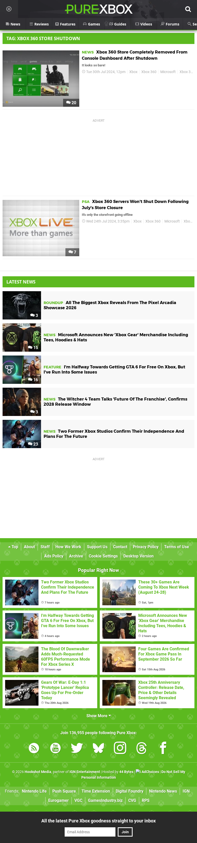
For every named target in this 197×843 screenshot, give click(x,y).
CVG (132, 800)
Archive (76, 556)
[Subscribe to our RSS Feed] (33, 749)
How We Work (68, 546)
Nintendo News (163, 791)
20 (73, 102)
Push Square (64, 791)
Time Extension (96, 791)
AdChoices (150, 772)
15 (35, 347)
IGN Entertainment (85, 772)
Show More (97, 715)
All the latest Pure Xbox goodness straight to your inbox (98, 820)
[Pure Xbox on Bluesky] (98, 749)
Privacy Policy (146, 546)
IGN (186, 791)
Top (14, 546)
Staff (45, 546)
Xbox (133, 72)
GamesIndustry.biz (105, 800)
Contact (120, 546)
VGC (78, 800)
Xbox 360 (148, 72)
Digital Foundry (129, 791)
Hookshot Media (38, 772)
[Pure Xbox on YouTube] (55, 749)
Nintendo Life (34, 791)
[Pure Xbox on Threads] (141, 749)
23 (35, 444)
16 (35, 379)
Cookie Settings (103, 556)
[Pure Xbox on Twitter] (76, 749)
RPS (146, 800)
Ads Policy (53, 556)
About (29, 546)
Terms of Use (176, 546)
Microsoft (168, 72)
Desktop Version (138, 556)
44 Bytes (126, 772)
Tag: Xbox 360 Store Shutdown (43, 38)
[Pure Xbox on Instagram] (120, 749)
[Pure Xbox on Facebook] (163, 749)
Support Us (97, 546)
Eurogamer (58, 800)
